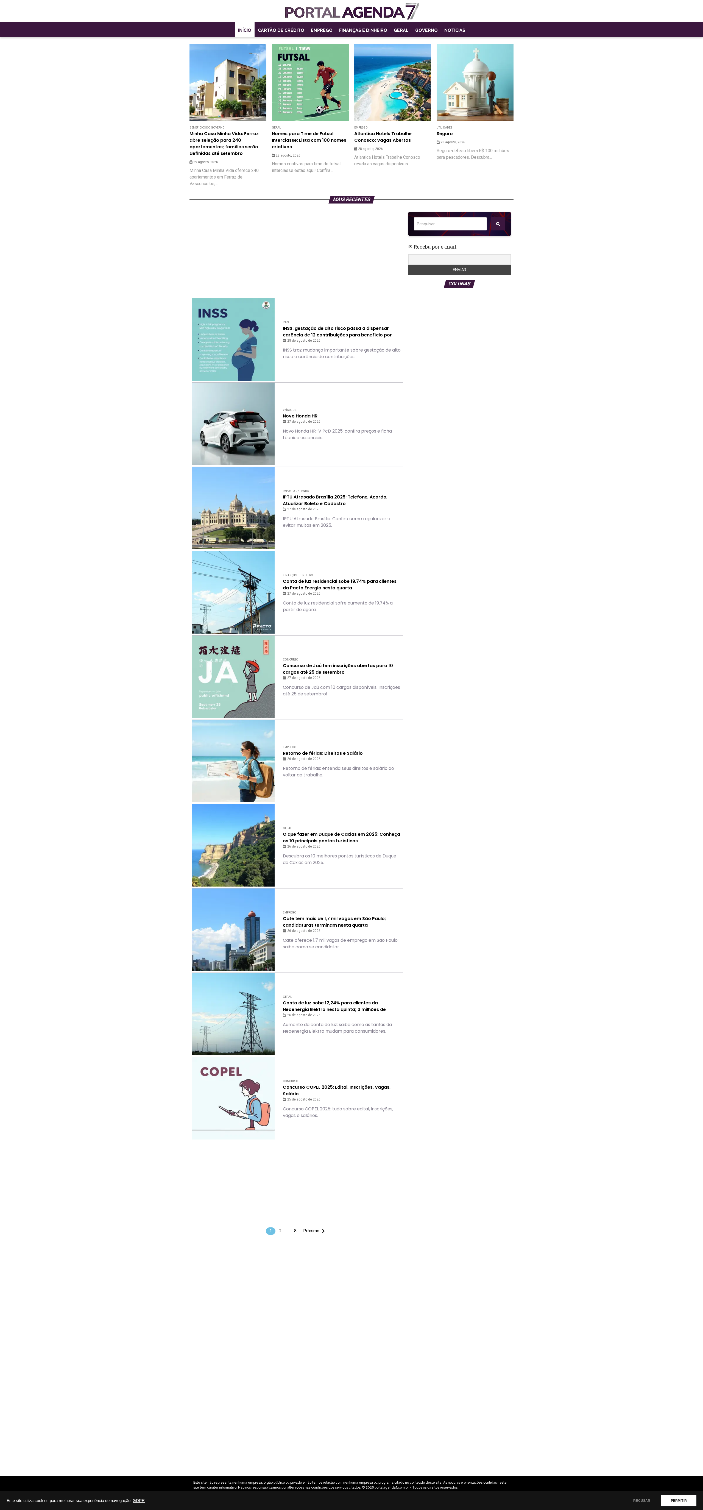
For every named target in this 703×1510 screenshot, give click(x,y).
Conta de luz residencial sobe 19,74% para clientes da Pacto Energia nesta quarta (340, 584)
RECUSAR (641, 1501)
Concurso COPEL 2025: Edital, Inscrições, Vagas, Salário (336, 1090)
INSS (286, 322)
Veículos (289, 409)
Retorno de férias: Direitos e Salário (323, 753)
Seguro (445, 133)
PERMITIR (679, 1501)
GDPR (139, 1500)
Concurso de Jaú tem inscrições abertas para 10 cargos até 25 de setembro (338, 668)
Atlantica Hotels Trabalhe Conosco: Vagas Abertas (383, 136)
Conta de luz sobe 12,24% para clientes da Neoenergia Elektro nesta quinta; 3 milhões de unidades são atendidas (334, 1006)
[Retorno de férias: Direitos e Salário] (233, 761)
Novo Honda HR (300, 416)
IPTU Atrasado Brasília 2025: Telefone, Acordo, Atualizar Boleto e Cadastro (335, 500)
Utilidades (444, 127)
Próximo (311, 1230)
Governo (426, 30)
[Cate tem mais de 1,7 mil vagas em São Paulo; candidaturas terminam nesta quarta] (233, 929)
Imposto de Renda (296, 490)
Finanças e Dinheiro (363, 30)
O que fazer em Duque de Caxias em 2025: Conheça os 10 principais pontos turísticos (341, 837)
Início (244, 30)
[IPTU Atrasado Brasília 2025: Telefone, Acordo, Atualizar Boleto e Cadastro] (233, 508)
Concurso (290, 659)
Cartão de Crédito (281, 30)
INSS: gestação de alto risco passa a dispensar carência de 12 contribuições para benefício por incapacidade (337, 331)
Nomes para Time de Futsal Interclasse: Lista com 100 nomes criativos (309, 140)
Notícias (454, 30)
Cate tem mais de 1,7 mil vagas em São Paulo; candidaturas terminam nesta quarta (334, 921)
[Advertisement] (297, 250)
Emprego (322, 30)
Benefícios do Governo (207, 127)
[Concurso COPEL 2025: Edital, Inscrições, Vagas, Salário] (233, 1098)
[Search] (498, 223)
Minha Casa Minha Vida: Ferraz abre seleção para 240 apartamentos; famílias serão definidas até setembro (224, 143)
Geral (401, 30)
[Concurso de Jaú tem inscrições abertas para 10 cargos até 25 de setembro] (233, 677)
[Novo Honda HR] (233, 424)
